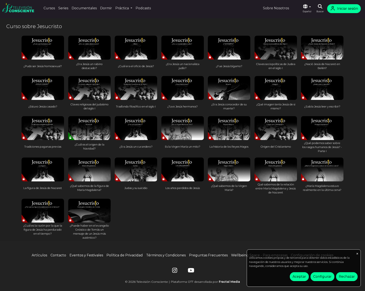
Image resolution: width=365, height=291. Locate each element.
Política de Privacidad (124, 255)
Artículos (39, 255)
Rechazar (347, 277)
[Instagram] (174, 271)
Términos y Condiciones (166, 255)
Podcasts (143, 8)
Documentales (84, 8)
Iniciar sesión (347, 9)
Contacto (58, 255)
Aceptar (299, 277)
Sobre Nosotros (276, 8)
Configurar (322, 277)
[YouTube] (190, 271)
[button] (307, 9)
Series (63, 8)
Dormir (106, 8)
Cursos (49, 8)
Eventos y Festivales (86, 255)
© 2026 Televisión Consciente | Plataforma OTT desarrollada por (182, 282)
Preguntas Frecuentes (208, 255)
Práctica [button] (122, 8)
